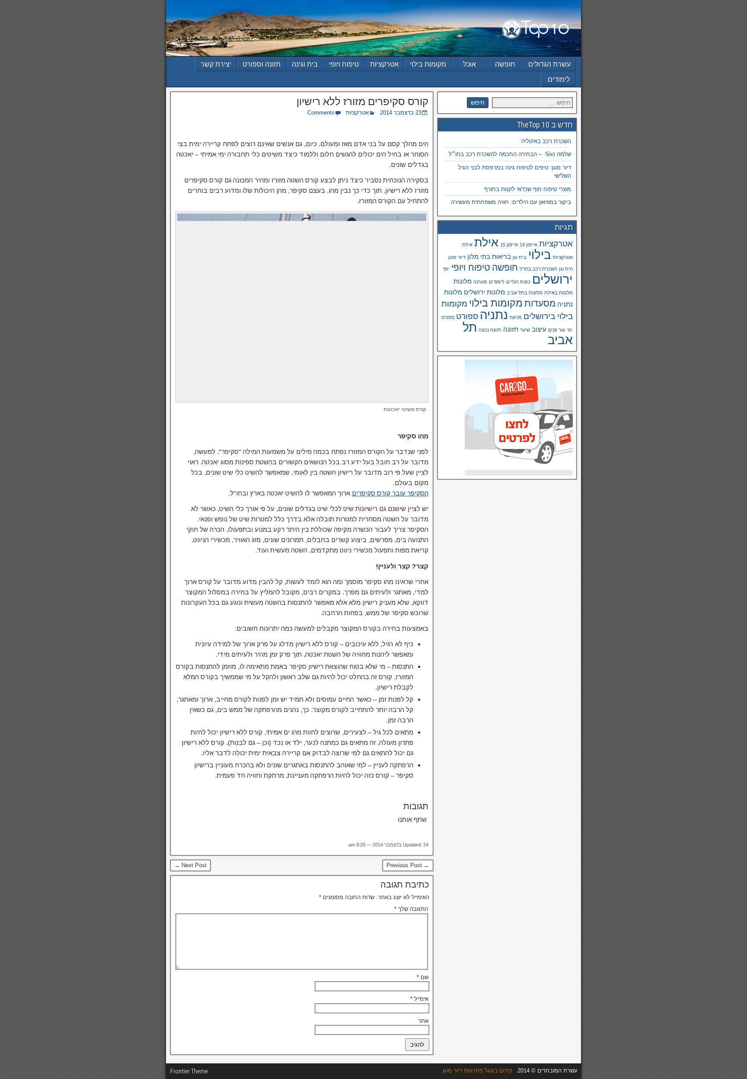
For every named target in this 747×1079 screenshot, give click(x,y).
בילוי (539, 255)
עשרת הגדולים (549, 64)
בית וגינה (305, 64)
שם (422, 977)
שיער (525, 329)
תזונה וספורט (262, 64)
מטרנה (480, 281)
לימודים (559, 79)
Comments (321, 112)
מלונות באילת (558, 292)
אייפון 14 (528, 244)
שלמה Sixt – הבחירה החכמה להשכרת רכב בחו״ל (510, 154)
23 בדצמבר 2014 (400, 112)
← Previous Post (407, 865)
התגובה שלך (411, 909)
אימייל (419, 999)
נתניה (494, 315)
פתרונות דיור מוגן (463, 1070)
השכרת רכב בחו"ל (538, 268)
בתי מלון (478, 256)
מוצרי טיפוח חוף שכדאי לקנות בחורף (527, 189)
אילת (486, 242)
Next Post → (190, 865)
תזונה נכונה (490, 329)
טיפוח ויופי (344, 64)
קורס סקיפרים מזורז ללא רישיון (362, 102)
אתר (423, 1021)
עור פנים (556, 329)
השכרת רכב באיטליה (546, 141)
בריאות (501, 256)
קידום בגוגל (498, 1070)
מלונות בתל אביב (525, 292)
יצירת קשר (216, 64)
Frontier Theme (189, 1071)
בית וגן (520, 257)
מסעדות (539, 303)
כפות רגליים (518, 281)
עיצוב (539, 329)
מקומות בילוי (428, 64)
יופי (446, 268)
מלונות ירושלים (484, 292)
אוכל (469, 64)
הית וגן (566, 268)
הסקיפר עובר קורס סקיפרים (390, 493)
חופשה (505, 64)
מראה (516, 317)
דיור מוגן (457, 257)
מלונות (462, 281)
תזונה (510, 329)
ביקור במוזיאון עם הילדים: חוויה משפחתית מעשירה (511, 202)
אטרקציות (384, 64)
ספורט (467, 316)
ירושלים (552, 279)
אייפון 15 (509, 244)
